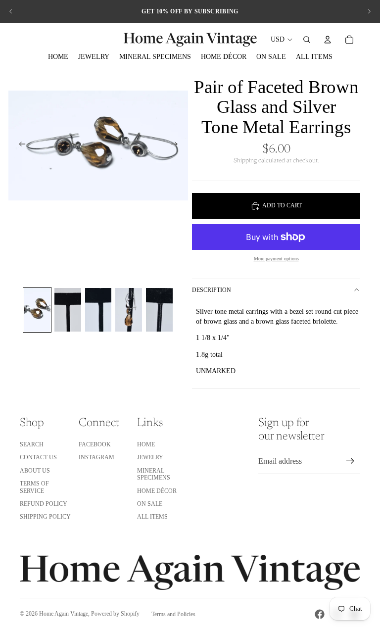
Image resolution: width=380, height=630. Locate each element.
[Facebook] (320, 614)
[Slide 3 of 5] (98, 310)
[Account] (327, 39)
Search (32, 444)
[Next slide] (369, 11)
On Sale (149, 503)
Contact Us (38, 457)
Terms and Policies (173, 614)
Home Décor (157, 490)
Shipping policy (45, 516)
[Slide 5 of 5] (159, 310)
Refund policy (43, 503)
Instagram (96, 457)
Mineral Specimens (153, 474)
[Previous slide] (11, 11)
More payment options (276, 258)
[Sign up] (350, 461)
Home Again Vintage (63, 613)
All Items (152, 516)
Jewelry (150, 457)
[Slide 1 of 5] (37, 310)
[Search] (307, 39)
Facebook (95, 444)
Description (211, 290)
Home (146, 444)
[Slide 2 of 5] (67, 310)
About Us (35, 470)
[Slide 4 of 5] (128, 310)
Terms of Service (34, 487)
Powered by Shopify (115, 613)
